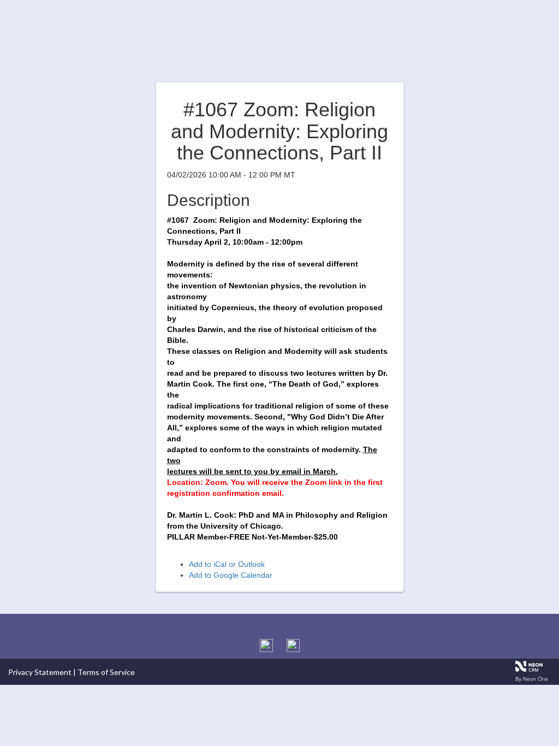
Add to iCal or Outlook (227, 564)
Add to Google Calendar (230, 575)
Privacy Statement (40, 672)
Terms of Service (106, 672)
